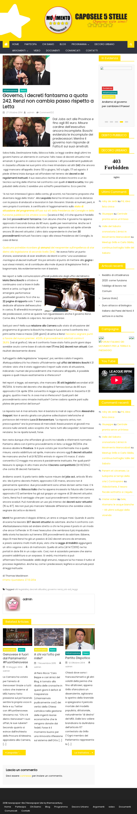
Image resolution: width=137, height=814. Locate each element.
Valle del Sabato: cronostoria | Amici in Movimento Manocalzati (116, 232)
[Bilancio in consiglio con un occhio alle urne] (116, 75)
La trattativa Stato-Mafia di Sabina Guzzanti (85, 752)
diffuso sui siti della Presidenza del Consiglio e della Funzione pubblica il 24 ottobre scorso (48, 210)
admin (30, 112)
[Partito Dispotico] (80, 638)
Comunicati (72, 50)
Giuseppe (107, 213)
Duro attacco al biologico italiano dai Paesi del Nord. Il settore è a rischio (118, 311)
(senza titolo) (110, 298)
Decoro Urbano (104, 44)
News (23, 90)
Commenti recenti (115, 402)
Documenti (53, 50)
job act (67, 589)
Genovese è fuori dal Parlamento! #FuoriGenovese (15, 658)
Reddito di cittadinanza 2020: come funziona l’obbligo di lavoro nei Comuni (115, 283)
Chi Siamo (48, 44)
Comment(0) (46, 112)
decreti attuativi (38, 589)
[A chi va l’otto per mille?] (48, 637)
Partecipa (31, 44)
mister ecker (109, 499)
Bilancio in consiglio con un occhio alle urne (113, 100)
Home (15, 44)
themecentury (54, 802)
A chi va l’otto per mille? (47, 656)
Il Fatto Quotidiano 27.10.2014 (19, 580)
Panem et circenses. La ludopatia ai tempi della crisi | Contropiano (116, 476)
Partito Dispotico (77, 658)
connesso (25, 775)
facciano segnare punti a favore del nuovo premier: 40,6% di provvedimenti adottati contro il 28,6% (48, 338)
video (37, 50)
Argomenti (19, 50)
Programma (79, 44)
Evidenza (107, 86)
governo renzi (55, 589)
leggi (75, 589)
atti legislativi (22, 589)
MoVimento (9, 649)
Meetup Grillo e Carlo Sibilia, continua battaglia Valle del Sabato (118, 248)
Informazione (10, 90)
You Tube (108, 361)
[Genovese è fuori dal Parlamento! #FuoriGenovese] (17, 637)
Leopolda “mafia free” (16, 752)
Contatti (92, 50)
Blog (63, 44)
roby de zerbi (109, 201)
